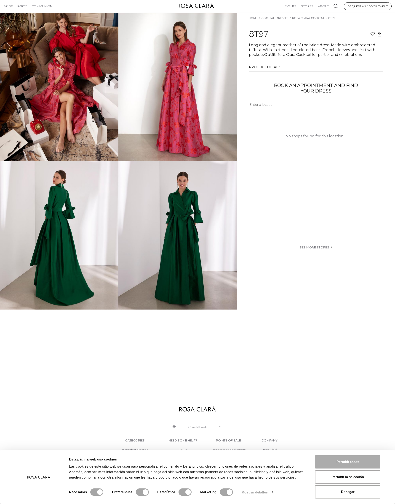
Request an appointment (368, 6)
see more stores (314, 247)
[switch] (142, 492)
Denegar (348, 492)
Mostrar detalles (254, 492)
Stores (307, 6)
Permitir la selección (347, 477)
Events (290, 6)
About (323, 6)
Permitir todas (347, 462)
